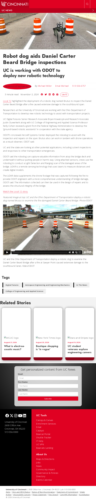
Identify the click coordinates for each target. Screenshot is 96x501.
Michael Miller (45, 85)
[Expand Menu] (93, 10)
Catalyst (40, 430)
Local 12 (7, 101)
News (39, 466)
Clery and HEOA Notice (21, 492)
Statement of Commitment (67, 492)
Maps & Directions (45, 459)
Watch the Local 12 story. (15, 191)
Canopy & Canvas (44, 420)
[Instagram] (15, 416)
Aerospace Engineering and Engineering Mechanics (47, 285)
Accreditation (84, 495)
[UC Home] (14, 4)
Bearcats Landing (44, 447)
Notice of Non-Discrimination (43, 492)
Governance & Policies (47, 473)
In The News (81, 285)
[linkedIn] (24, 416)
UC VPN (40, 444)
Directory (40, 476)
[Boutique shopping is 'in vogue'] (50, 321)
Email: (20, 374)
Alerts (8, 492)
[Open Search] (87, 4)
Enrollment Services (46, 423)
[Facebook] (7, 416)
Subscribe (48, 399)
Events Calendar (44, 479)
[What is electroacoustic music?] (18, 321)
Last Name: (23, 390)
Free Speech (53, 495)
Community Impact (45, 469)
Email (38, 427)
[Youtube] (20, 416)
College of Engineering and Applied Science (24, 291)
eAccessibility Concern (22, 495)
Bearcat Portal (43, 434)
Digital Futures (12, 285)
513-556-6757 (79, 85)
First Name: (23, 382)
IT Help (39, 441)
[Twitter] (11, 416)
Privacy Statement (40, 495)
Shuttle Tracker (43, 437)
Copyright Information (68, 495)
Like (63, 94)
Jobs (38, 462)
